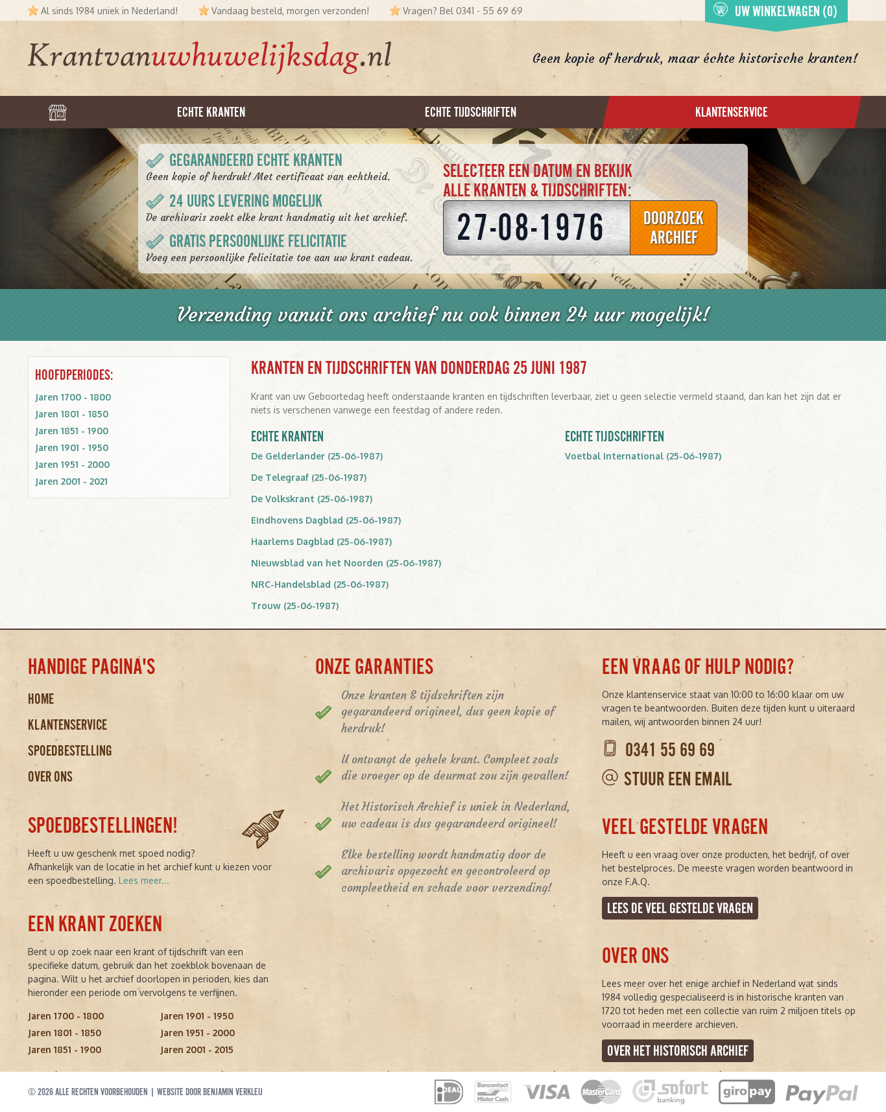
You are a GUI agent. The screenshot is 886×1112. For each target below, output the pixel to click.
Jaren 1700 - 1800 (73, 396)
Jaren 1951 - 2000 (72, 464)
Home (41, 699)
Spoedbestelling (70, 750)
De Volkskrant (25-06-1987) (311, 498)
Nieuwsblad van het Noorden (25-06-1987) (346, 562)
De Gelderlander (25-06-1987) (317, 455)
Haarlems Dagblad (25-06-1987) (321, 541)
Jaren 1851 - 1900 (71, 430)
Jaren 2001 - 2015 (196, 1049)
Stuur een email (678, 779)
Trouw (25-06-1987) (295, 605)
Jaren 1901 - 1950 (71, 447)
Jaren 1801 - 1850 (71, 413)
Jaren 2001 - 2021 (71, 481)
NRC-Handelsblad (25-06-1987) (320, 584)
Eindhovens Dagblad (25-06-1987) (326, 520)
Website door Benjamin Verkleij (210, 1092)
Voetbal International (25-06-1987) (643, 455)
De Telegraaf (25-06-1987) (308, 477)
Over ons (50, 776)
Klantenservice (67, 725)
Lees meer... (144, 880)
